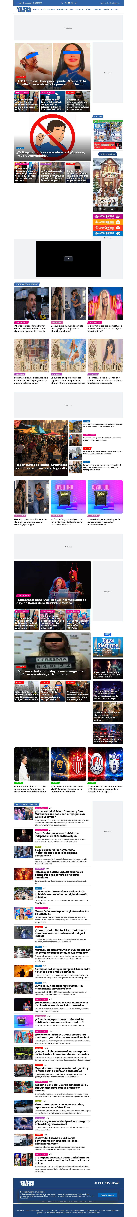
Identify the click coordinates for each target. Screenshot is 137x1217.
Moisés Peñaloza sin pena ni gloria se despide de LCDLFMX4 (77, 624)
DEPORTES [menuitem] (97, 10)
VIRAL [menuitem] (72, 10)
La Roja (21, 77)
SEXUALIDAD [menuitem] (80, 10)
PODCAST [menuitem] (114, 10)
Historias (46, 164)
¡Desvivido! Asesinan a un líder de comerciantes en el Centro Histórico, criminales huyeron (56, 1140)
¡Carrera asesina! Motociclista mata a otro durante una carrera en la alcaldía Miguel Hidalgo (60, 933)
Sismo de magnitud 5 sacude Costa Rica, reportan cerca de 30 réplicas (59, 1106)
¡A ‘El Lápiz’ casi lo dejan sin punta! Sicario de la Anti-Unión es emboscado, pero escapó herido (51, 82)
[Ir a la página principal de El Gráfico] (24, 9)
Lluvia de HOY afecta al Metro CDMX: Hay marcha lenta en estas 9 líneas (59, 987)
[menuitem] (62, 3)
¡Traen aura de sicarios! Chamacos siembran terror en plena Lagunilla (77, 696)
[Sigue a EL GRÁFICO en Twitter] (67, 1207)
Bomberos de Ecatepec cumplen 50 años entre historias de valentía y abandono (62, 970)
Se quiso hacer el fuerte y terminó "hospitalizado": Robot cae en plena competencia (56, 852)
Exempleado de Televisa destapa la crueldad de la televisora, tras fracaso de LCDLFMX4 (52, 104)
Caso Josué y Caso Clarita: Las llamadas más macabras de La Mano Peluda (108, 674)
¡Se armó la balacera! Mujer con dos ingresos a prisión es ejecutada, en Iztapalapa (77, 104)
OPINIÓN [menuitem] (106, 10)
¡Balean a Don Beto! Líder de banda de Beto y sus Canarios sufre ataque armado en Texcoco (61, 1087)
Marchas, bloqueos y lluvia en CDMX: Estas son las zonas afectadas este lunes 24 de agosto (62, 951)
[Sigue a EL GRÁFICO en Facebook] (66, 1207)
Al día (20, 148)
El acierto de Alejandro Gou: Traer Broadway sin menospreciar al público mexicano (107, 651)
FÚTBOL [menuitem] (89, 10)
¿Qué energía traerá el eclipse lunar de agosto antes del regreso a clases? (62, 1123)
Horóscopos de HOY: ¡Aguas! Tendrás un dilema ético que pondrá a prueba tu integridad (59, 874)
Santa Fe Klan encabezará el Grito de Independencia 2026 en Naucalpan (57, 835)
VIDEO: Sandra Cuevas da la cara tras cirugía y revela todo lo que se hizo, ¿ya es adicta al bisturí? (26, 174)
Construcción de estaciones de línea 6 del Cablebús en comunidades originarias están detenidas (61, 894)
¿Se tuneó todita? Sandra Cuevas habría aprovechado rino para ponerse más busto (26, 104)
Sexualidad (40, 1016)
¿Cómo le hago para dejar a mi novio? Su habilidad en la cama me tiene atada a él (59, 1021)
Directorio (62, 1201)
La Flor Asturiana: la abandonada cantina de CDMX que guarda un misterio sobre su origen (52, 176)
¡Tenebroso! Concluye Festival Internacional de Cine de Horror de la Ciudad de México (51, 601)
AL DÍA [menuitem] (43, 10)
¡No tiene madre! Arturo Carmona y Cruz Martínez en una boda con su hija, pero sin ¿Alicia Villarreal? (52, 622)
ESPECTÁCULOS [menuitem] (62, 10)
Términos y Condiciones (77, 1201)
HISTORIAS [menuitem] (51, 10)
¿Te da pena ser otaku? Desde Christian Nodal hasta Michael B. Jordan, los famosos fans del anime (62, 1160)
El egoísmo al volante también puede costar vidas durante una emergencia (107, 739)
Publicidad (91, 1201)
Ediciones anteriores (108, 154)
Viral (38, 847)
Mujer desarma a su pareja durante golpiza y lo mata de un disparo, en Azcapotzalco (61, 1070)
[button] (95, 209)
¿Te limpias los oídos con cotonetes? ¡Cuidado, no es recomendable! (50, 154)
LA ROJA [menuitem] (36, 10)
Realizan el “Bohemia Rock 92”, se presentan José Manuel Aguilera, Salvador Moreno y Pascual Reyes (106, 695)
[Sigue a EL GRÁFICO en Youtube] (70, 1207)
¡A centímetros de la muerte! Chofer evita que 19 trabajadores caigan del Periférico (26, 696)
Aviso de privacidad (49, 1201)
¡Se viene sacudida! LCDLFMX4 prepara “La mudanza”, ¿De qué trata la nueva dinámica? (62, 1036)
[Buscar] (101, 3)
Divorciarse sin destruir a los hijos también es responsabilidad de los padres (107, 716)
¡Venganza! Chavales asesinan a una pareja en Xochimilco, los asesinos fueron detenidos (62, 1053)
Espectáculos (22, 92)
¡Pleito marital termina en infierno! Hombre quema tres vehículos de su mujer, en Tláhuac (77, 176)
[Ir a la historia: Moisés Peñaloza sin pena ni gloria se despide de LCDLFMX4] (23, 913)
